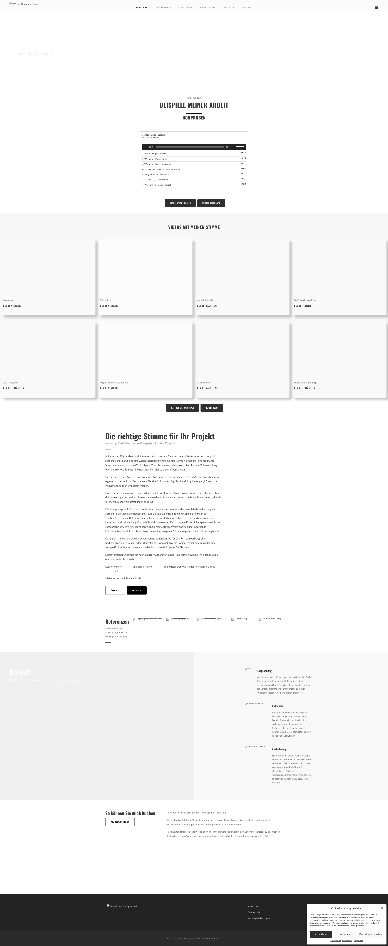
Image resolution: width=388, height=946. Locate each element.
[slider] (240, 146)
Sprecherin (143, 7)
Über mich (228, 7)
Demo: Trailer (302, 305)
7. (156, 184)
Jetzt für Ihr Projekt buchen (40, 63)
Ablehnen (345, 934)
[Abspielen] (145, 146)
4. (161, 169)
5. (155, 174)
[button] (381, 908)
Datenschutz (336, 940)
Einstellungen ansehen (370, 934)
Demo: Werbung (109, 305)
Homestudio (207, 7)
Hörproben (164, 7)
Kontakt (247, 7)
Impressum (358, 940)
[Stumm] (233, 146)
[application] (194, 147)
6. (155, 179)
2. (155, 159)
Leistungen (185, 7)
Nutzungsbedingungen (259, 918)
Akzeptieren (321, 934)
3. (156, 164)
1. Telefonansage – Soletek (154, 154)
